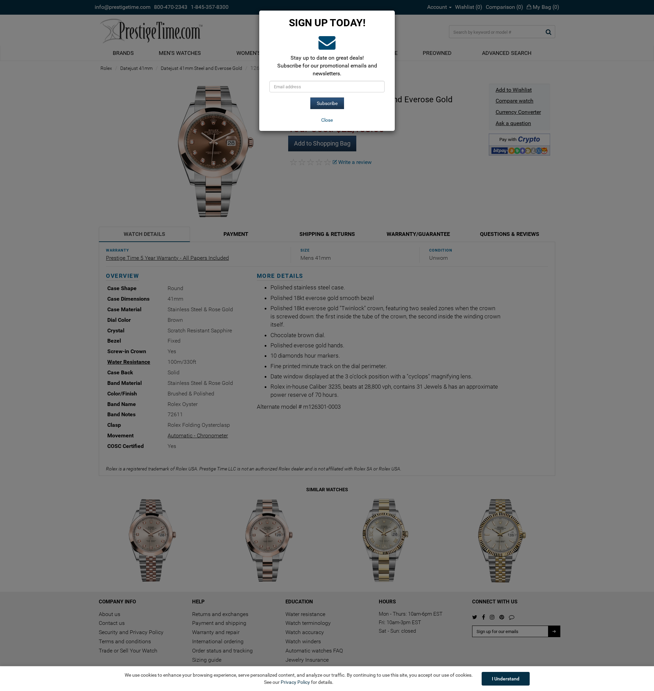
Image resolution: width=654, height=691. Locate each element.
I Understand (505, 678)
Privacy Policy (295, 682)
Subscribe (327, 103)
